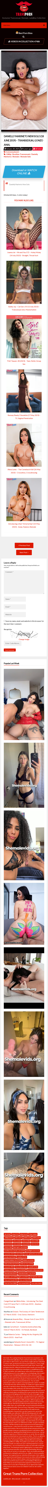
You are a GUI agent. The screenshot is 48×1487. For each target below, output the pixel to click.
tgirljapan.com (10, 1277)
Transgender (36, 1277)
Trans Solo (36, 1283)
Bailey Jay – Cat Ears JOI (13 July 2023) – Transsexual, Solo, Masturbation (24, 308)
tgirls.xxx (23, 1277)
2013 (35, 1241)
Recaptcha (8, 629)
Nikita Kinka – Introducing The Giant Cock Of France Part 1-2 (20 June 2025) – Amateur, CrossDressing (23, 1304)
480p (23, 1234)
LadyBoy (21, 1257)
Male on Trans (27, 1263)
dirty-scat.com (16, 1479)
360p (15, 1234)
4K (7, 1234)
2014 (8, 1244)
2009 (36, 1237)
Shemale (16, 157)
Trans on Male (25, 1280)
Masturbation (21, 1267)
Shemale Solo (25, 157)
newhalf (32, 1267)
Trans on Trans (10, 1283)
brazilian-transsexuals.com (14, 1250)
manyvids (9, 1267)
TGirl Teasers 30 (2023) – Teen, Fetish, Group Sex (24, 362)
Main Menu (6, 25)
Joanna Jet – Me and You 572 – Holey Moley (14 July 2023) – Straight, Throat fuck (24, 253)
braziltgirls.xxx (32, 1250)
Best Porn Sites (25, 33)
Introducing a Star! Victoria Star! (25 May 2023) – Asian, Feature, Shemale (24, 525)
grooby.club (10, 1257)
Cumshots (9, 1254)
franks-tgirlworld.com (33, 1254)
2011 (17, 1241)
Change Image (24, 639)
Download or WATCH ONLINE (24, 172)
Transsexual (24, 1283)
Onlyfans (9, 1270)
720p (33, 1234)
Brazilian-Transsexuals (21, 154)
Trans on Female (11, 1280)
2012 (26, 1241)
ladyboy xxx (28, 1260)
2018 (8, 1247)
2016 (26, 1244)
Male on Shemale (11, 1263)
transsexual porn (12, 152)
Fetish (19, 1254)
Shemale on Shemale (35, 1270)
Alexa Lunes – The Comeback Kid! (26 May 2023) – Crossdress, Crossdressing (24, 471)
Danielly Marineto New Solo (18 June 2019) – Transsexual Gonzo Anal (24, 140)
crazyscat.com (25, 1479)
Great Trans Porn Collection (23, 1474)
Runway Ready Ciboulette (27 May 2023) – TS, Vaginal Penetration (24, 416)
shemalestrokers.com (26, 1273)
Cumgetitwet (9, 1301)
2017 (35, 1244)
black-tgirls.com (20, 1247)
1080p (8, 154)
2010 (8, 1241)
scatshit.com (7, 1479)
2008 (27, 1237)
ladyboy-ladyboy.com (12, 1260)
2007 (18, 1237)
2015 (17, 1244)
